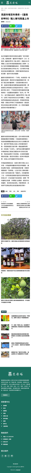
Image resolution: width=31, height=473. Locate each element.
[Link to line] (12, 456)
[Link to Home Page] (15, 2)
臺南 (6, 191)
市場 (10, 191)
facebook (6, 26)
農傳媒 (2, 21)
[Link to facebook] (2, 456)
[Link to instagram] (8, 456)
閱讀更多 (5, 395)
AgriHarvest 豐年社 (19, 466)
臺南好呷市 (23, 191)
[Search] (29, 3)
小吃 (14, 191)
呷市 (18, 191)
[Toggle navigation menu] (2, 2)
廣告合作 (5, 442)
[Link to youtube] (5, 456)
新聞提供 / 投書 (7, 439)
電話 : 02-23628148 (8, 437)
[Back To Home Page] (15, 374)
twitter (19, 26)
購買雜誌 (5, 444)
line (13, 26)
